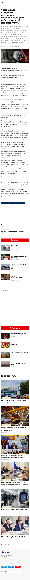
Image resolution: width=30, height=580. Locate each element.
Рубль (24, 202)
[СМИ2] (22, 573)
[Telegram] (4, 567)
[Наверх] (26, 576)
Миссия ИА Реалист (10, 561)
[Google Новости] (13, 573)
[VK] (11, 567)
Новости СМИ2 (5, 207)
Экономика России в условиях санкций (15, 202)
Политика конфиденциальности (9, 563)
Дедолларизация (5, 202)
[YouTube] (18, 567)
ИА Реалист (4, 7)
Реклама (18, 561)
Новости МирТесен (6, 544)
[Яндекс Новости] (5, 573)
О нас (2, 561)
